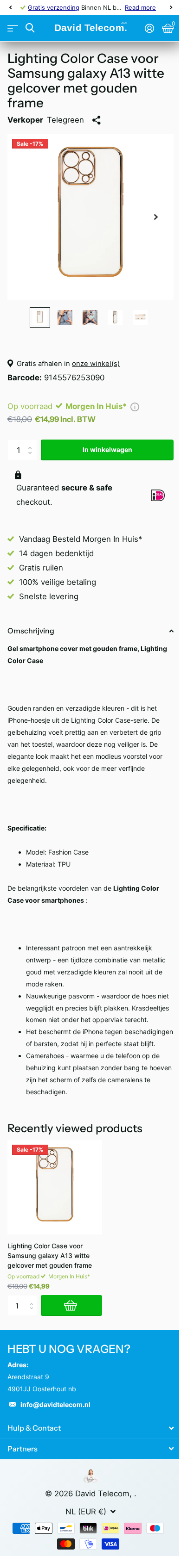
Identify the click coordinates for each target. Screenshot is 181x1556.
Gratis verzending (53, 7)
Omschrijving (30, 630)
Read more (140, 7)
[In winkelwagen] (71, 1305)
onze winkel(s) (96, 364)
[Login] (149, 28)
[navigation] (10, 7)
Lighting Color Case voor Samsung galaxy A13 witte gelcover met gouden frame (49, 1255)
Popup (134, 406)
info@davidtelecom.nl (55, 1404)
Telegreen (65, 119)
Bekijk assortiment (12, 28)
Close (90, 1428)
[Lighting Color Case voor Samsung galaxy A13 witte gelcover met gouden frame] (54, 1187)
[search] (30, 28)
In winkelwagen (107, 449)
